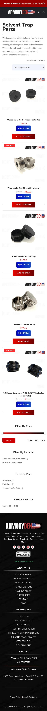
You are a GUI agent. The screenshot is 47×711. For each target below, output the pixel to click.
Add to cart (23, 273)
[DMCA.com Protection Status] (23, 553)
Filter (8, 440)
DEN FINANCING (23, 645)
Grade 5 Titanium (10, 462)
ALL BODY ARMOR (23, 591)
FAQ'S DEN (23, 616)
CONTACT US (23, 662)
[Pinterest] (32, 547)
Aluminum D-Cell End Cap (23, 256)
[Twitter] (23, 547)
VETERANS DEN (23, 625)
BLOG (23, 603)
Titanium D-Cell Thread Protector (23, 188)
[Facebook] (14, 547)
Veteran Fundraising (23, 561)
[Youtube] (28, 547)
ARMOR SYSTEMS (23, 587)
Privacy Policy (15, 697)
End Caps (6, 484)
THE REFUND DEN (23, 620)
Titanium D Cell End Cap (23, 324)
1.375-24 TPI (8, 506)
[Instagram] (18, 547)
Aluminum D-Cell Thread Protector (23, 120)
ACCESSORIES (23, 595)
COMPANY (23, 599)
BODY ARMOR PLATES (23, 578)
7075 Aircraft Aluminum (13, 458)
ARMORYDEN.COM (28, 658)
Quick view (23, 128)
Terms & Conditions (29, 697)
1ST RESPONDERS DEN (24, 629)
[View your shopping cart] (43, 12)
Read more (23, 341)
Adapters (6, 480)
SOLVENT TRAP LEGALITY (23, 637)
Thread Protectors (11, 488)
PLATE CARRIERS (23, 583)
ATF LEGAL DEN (23, 641)
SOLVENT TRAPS (23, 574)
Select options (23, 136)
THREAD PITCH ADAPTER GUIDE (23, 633)
